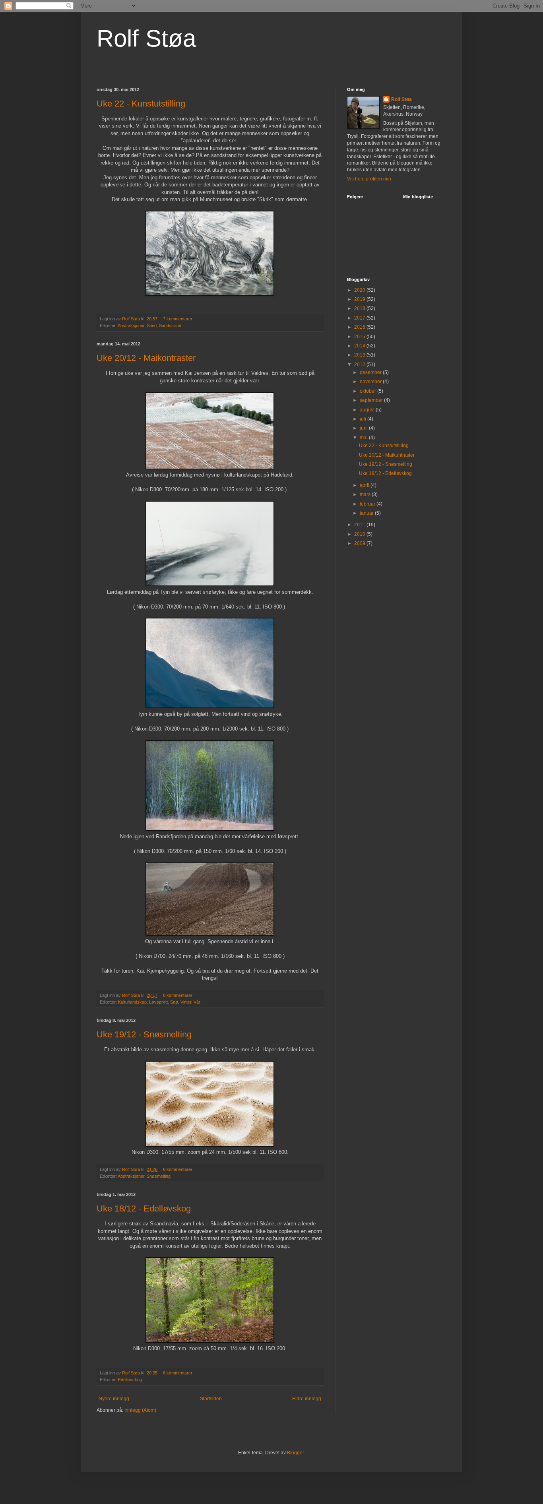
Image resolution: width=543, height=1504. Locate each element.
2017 (360, 318)
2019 (360, 299)
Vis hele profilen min (369, 179)
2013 (360, 355)
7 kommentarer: (179, 318)
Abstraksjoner (131, 325)
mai (364, 437)
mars (366, 494)
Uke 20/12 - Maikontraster (146, 358)
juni (364, 428)
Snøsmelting (159, 1176)
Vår (197, 1002)
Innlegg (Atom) (140, 1410)
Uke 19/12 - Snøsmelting (144, 1034)
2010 (360, 534)
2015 (360, 336)
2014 (360, 346)
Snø (174, 1002)
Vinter (185, 1002)
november (371, 381)
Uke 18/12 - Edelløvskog (144, 1208)
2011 (360, 524)
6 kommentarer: (179, 995)
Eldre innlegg (306, 1398)
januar (367, 513)
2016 (360, 327)
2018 (360, 308)
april (365, 485)
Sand (152, 325)
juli (363, 419)
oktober (368, 391)
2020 (360, 290)
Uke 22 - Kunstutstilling (141, 104)
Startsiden (211, 1398)
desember (371, 372)
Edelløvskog (130, 1379)
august (368, 410)
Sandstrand (170, 325)
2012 (360, 364)
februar (368, 504)
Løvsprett (158, 1002)
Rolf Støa (146, 38)
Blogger (295, 1453)
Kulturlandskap (132, 1002)
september (372, 400)
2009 (360, 543)
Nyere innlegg (114, 1398)
